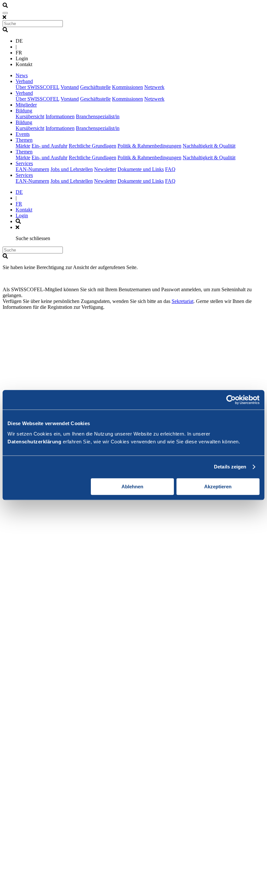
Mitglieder (26, 105)
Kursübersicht (30, 116)
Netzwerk (154, 87)
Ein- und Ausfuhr (49, 146)
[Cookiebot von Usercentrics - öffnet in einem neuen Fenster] (231, 400)
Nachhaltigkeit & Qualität (209, 146)
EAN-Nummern (32, 169)
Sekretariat (182, 301)
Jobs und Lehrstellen (71, 169)
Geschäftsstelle (95, 87)
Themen (24, 140)
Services (24, 163)
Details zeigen (230, 466)
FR (19, 204)
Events (23, 134)
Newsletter (105, 169)
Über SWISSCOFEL (37, 87)
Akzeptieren (218, 486)
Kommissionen (127, 87)
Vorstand (70, 87)
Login (22, 215)
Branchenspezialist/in (97, 116)
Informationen (60, 116)
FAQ (170, 169)
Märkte (23, 146)
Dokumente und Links (141, 169)
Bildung (24, 110)
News (22, 75)
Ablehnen (132, 486)
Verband (24, 81)
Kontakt (24, 209)
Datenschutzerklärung (34, 441)
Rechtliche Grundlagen (92, 146)
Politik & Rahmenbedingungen (149, 146)
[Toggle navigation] (5, 13)
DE (19, 192)
